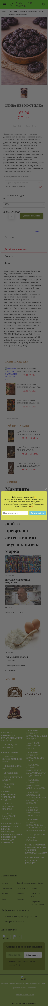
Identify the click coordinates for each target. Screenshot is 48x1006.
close (45, 489)
